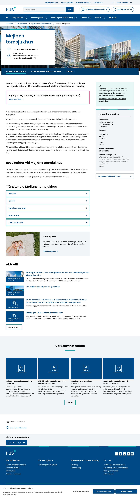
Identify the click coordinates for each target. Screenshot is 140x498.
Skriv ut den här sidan (18, 428)
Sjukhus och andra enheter (41, 24)
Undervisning (76, 468)
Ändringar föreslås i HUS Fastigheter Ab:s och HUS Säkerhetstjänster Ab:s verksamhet (57, 273)
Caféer (12, 201)
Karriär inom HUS (51, 3)
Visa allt (70, 402)
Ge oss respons (67, 3)
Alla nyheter (13, 327)
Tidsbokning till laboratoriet (93, 10)
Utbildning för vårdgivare (47, 465)
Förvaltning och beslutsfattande (116, 468)
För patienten (17, 18)
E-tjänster (98, 3)
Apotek (12, 193)
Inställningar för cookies (81, 491)
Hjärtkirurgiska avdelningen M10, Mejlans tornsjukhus (51, 382)
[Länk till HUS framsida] (11, 9)
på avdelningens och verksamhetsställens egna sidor (111, 94)
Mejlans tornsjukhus (16, 71)
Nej (24, 442)
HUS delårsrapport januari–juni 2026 (43, 287)
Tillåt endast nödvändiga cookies (103, 491)
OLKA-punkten (16, 222)
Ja (13, 442)
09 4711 (101, 145)
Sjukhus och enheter (13, 474)
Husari (112, 17)
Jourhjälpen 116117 (123, 9)
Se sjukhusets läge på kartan (109, 177)
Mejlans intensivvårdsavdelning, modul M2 (19, 382)
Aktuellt (98, 18)
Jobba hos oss (109, 474)
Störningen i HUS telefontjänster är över (44, 313)
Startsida (9, 24)
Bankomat (14, 215)
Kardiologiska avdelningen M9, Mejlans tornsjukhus (115, 382)
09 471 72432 (104, 151)
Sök (69, 9)
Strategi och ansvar (111, 471)
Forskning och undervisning (62, 18)
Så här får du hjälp (13, 468)
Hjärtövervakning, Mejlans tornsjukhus (81, 382)
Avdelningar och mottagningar (46, 71)
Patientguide (10, 471)
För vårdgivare (37, 18)
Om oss (84, 18)
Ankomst (70, 71)
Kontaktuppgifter (83, 3)
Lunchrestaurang (17, 208)
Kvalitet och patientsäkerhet (114, 465)
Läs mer (13, 494)
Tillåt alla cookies (126, 491)
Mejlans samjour (15, 99)
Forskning (74, 465)
